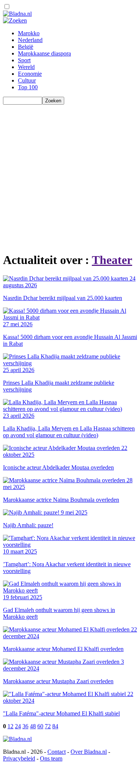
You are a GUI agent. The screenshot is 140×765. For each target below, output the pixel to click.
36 (25, 726)
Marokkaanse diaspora (44, 53)
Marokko (29, 33)
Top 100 (28, 87)
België (25, 47)
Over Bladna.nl (89, 751)
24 (18, 726)
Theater (112, 260)
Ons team (51, 758)
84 (55, 726)
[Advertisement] (70, 175)
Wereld (26, 67)
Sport (24, 60)
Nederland (30, 40)
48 (33, 726)
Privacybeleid (19, 758)
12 (10, 726)
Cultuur (27, 80)
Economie (30, 73)
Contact (56, 751)
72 (48, 726)
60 (40, 726)
